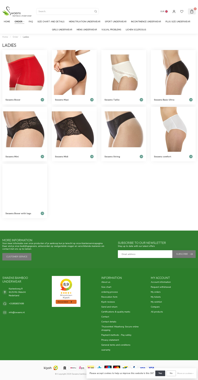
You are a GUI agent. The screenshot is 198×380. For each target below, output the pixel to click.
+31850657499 (16, 303)
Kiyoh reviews (108, 301)
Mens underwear (87, 29)
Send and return (109, 306)
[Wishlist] (181, 11)
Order (18, 21)
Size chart (106, 287)
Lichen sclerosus (136, 29)
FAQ (31, 21)
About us (105, 282)
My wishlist (156, 301)
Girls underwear (62, 29)
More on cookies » (185, 373)
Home (7, 21)
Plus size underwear (178, 21)
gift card (172, 2)
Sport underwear (116, 21)
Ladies (26, 37)
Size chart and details (51, 21)
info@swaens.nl (17, 312)
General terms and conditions (115, 344)
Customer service (187, 2)
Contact (105, 316)
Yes (160, 373)
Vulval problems (111, 29)
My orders (156, 291)
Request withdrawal (161, 287)
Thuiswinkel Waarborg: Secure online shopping (120, 328)
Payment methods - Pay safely (116, 335)
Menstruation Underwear (84, 21)
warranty (105, 349)
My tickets (156, 296)
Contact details (108, 321)
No (171, 373)
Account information (161, 282)
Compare (155, 306)
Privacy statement (110, 340)
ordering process (109, 291)
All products (157, 311)
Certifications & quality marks (115, 311)
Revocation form (109, 296)
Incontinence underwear (146, 21)
